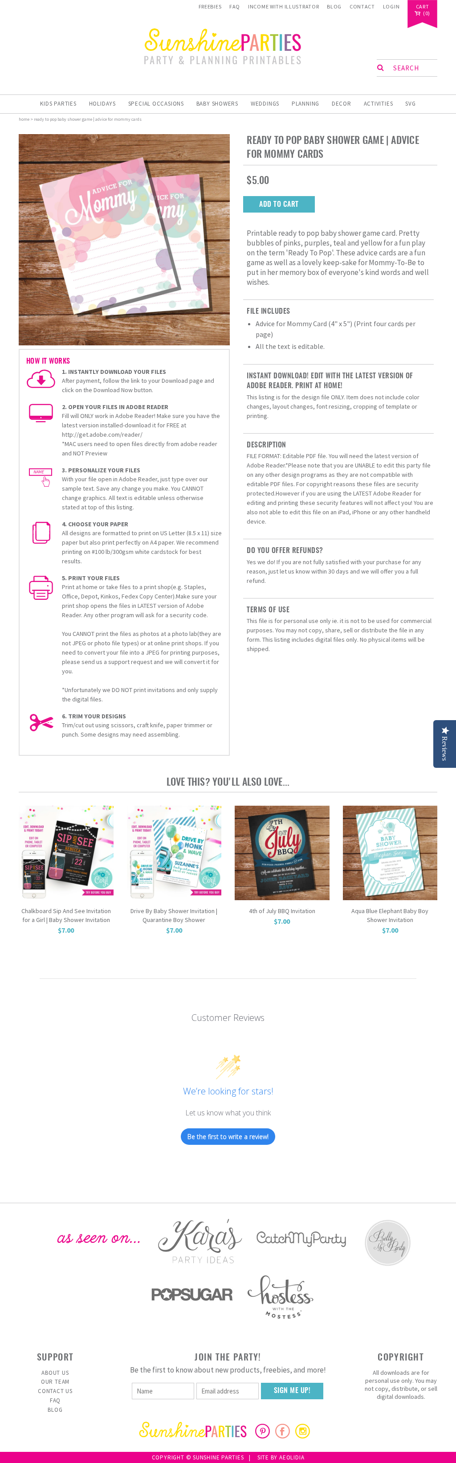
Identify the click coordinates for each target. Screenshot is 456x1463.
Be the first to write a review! (228, 1136)
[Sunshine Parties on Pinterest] (262, 1436)
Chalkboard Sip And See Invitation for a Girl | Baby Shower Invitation (66, 915)
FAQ (234, 6)
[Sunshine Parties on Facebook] (282, 1436)
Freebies (210, 6)
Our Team (55, 1381)
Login (391, 6)
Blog (334, 6)
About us (55, 1373)
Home (24, 119)
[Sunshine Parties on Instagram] (302, 1436)
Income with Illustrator (283, 6)
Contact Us (55, 1391)
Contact (362, 6)
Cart (422, 7)
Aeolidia (291, 1457)
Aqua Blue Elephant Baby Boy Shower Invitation (389, 915)
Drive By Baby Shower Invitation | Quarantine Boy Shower (173, 915)
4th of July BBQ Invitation (282, 911)
